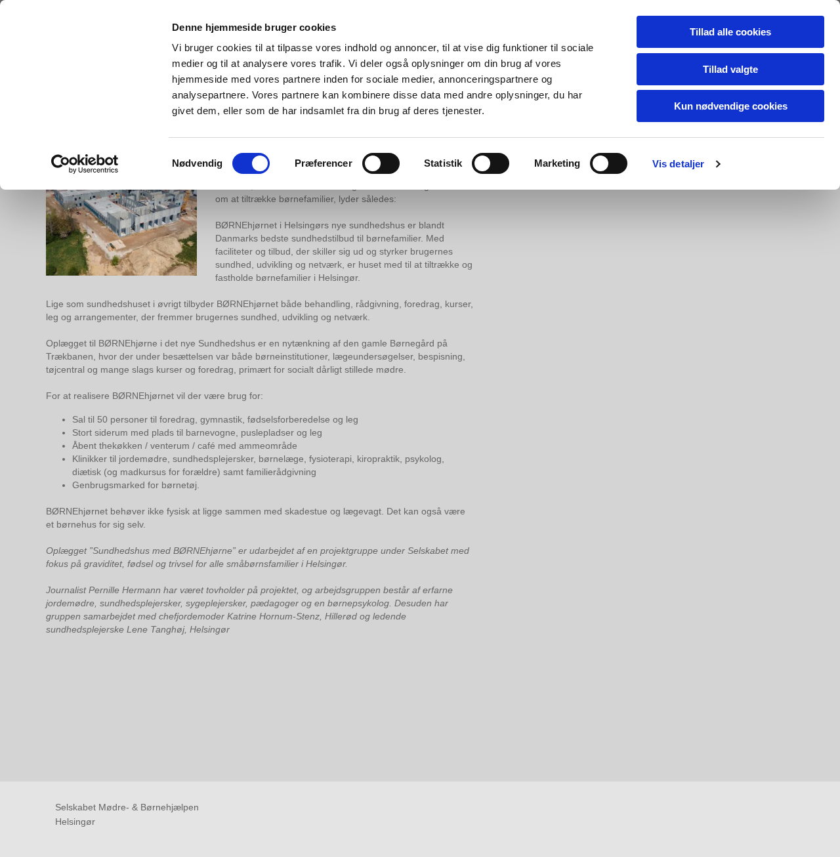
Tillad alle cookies (730, 31)
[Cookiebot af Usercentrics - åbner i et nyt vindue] (85, 164)
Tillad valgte (730, 69)
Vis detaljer (678, 163)
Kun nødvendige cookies (731, 106)
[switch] (381, 163)
